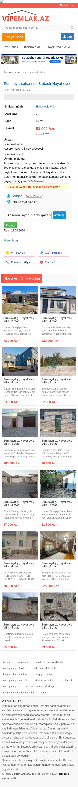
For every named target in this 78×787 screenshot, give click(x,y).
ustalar (7, 662)
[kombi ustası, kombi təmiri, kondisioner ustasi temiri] (39, 1)
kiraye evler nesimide (15, 674)
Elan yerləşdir (13, 37)
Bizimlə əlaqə (68, 5)
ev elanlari (23, 662)
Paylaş (10, 225)
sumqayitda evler (43, 674)
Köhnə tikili (32, 47)
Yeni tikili (11, 47)
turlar (44, 692)
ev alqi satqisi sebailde (15, 680)
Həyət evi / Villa (58, 47)
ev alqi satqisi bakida (14, 668)
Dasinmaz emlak (14, 72)
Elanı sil (50, 262)
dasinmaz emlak (44, 680)
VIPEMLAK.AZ (11, 701)
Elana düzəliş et (21, 262)
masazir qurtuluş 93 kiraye (40, 686)
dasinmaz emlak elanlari (49, 662)
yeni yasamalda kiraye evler (18, 692)
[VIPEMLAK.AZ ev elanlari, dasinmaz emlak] (25, 15)
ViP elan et (18, 252)
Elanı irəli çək (53, 252)
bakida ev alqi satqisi (45, 668)
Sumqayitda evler (14, 154)
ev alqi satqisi (10, 686)
